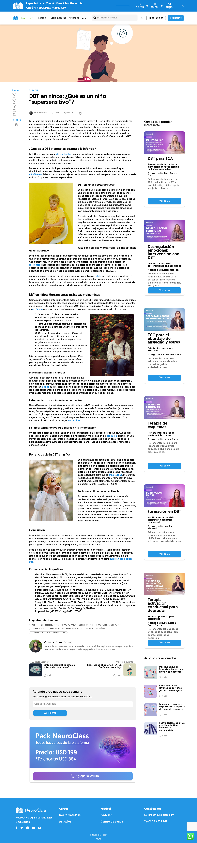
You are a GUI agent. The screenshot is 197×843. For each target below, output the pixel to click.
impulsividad (115, 475)
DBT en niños (48, 625)
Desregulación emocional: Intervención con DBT (163, 252)
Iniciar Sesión (156, 18)
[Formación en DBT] (164, 495)
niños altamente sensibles (75, 625)
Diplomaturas (58, 18)
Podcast (106, 815)
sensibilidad (37, 629)
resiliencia (34, 265)
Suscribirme (50, 713)
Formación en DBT (164, 512)
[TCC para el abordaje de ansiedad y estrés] (164, 319)
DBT (33, 625)
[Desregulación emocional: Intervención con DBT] (164, 231)
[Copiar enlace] (14, 95)
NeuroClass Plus (69, 815)
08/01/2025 (68, 113)
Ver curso (164, 201)
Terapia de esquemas (157, 425)
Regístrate (176, 18)
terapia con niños (95, 629)
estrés (98, 276)
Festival (106, 808)
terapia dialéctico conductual (48, 632)
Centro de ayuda (112, 821)
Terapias (34, 90)
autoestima (74, 420)
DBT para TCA (160, 159)
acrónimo (37, 309)
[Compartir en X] (14, 101)
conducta (111, 436)
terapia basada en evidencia (64, 629)
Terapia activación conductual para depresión (163, 605)
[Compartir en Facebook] (14, 107)
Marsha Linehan (64, 154)
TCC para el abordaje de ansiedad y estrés (164, 339)
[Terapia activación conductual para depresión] (164, 584)
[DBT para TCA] (164, 142)
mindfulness (35, 174)
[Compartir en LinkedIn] (14, 113)
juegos (45, 387)
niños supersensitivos (107, 625)
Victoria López (40, 113)
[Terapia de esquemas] (164, 407)
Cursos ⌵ (43, 18)
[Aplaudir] (18, 124)
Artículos (74, 18)
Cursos (64, 808)
